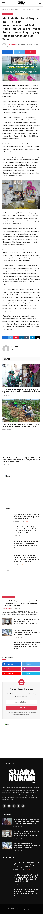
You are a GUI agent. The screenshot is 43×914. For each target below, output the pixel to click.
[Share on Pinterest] (30, 52)
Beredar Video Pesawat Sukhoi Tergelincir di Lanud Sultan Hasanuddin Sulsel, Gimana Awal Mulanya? (27, 633)
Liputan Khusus (7, 13)
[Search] (40, 3)
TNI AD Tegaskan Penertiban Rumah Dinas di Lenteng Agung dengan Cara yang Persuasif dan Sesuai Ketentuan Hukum (21, 391)
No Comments (12, 47)
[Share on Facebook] (7, 52)
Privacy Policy (19, 714)
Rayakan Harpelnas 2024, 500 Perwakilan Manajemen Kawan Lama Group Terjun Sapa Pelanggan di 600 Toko (27, 517)
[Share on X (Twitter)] (19, 52)
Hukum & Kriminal (8, 597)
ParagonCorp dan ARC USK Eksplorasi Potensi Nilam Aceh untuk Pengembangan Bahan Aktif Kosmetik (26, 621)
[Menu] (3, 3)
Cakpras (32, 909)
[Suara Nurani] (21, 3)
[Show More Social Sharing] (38, 52)
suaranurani (13, 44)
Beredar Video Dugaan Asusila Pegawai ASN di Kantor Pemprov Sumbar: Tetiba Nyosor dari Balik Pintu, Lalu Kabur (20, 603)
